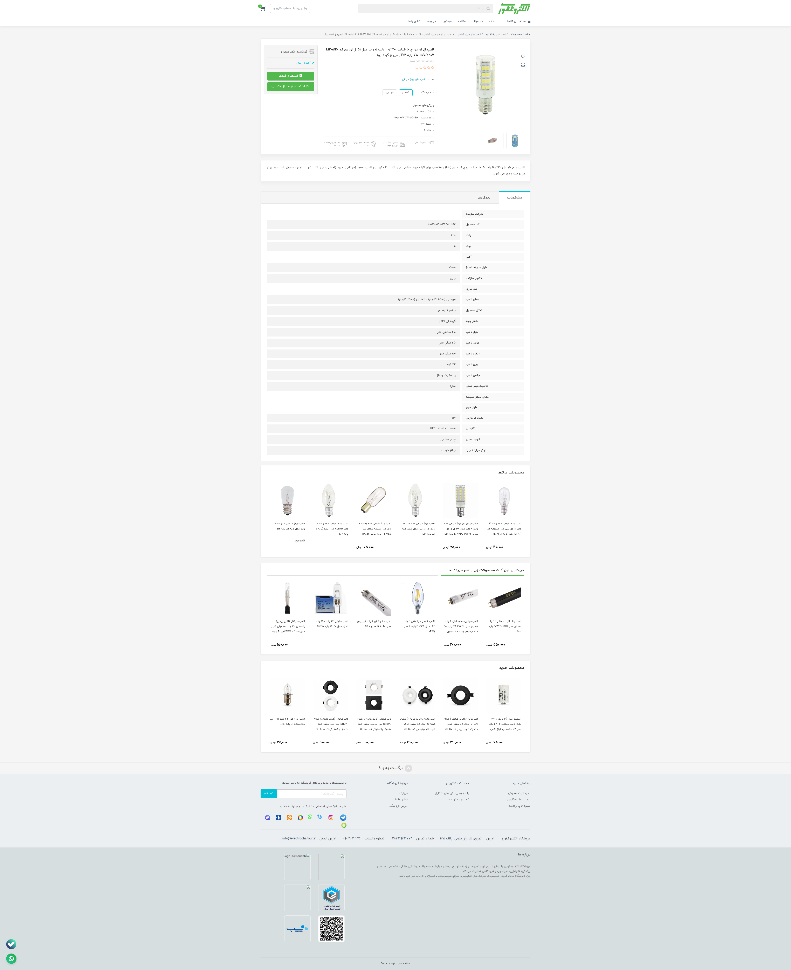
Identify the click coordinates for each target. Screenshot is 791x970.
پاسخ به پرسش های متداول (452, 793)
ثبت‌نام (268, 793)
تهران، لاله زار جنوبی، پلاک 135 (461, 838)
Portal (384, 963)
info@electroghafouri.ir (299, 838)
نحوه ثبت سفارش (519, 793)
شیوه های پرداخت (519, 806)
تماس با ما (414, 21)
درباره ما (431, 21)
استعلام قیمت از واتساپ (288, 86)
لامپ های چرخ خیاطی (414, 79)
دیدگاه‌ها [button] (483, 197)
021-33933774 (402, 838)
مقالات (462, 21)
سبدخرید (447, 21)
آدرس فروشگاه (398, 806)
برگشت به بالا (391, 768)
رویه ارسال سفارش (518, 800)
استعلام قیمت (289, 76)
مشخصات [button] (514, 197)
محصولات (477, 21)
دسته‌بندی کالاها (517, 21)
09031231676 (352, 838)
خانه (491, 21)
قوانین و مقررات (459, 800)
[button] (265, 8)
